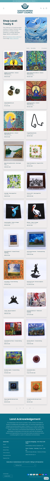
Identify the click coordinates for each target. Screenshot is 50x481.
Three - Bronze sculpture (10, 310)
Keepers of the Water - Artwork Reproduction (11, 73)
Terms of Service (6, 452)
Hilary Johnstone (14, 38)
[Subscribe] (34, 465)
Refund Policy (6, 449)
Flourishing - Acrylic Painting (11, 281)
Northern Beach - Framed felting (34, 340)
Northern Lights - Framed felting (11, 370)
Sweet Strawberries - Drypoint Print (35, 163)
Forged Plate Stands (31, 133)
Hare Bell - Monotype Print (10, 193)
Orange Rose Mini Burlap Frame (34, 399)
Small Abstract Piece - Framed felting (13, 340)
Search (4, 444)
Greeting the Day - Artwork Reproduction (33, 103)
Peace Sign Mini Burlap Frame (11, 399)
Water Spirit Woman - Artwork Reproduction (11, 134)
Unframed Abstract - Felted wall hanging (34, 311)
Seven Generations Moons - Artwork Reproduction (35, 73)
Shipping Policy (6, 458)
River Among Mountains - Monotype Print (12, 164)
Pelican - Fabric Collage (32, 222)
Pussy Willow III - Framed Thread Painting (11, 252)
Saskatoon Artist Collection (14, 36)
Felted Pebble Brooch (9, 103)
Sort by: (28, 48)
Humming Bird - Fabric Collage (11, 222)
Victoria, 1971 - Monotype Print (34, 193)
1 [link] (16, 408)
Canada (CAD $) (7, 476)
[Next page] (33, 408)
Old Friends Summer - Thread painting (36, 251)
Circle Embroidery (31, 370)
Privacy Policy (6, 447)
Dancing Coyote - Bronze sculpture (35, 281)
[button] (3, 8)
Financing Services (7, 455)
